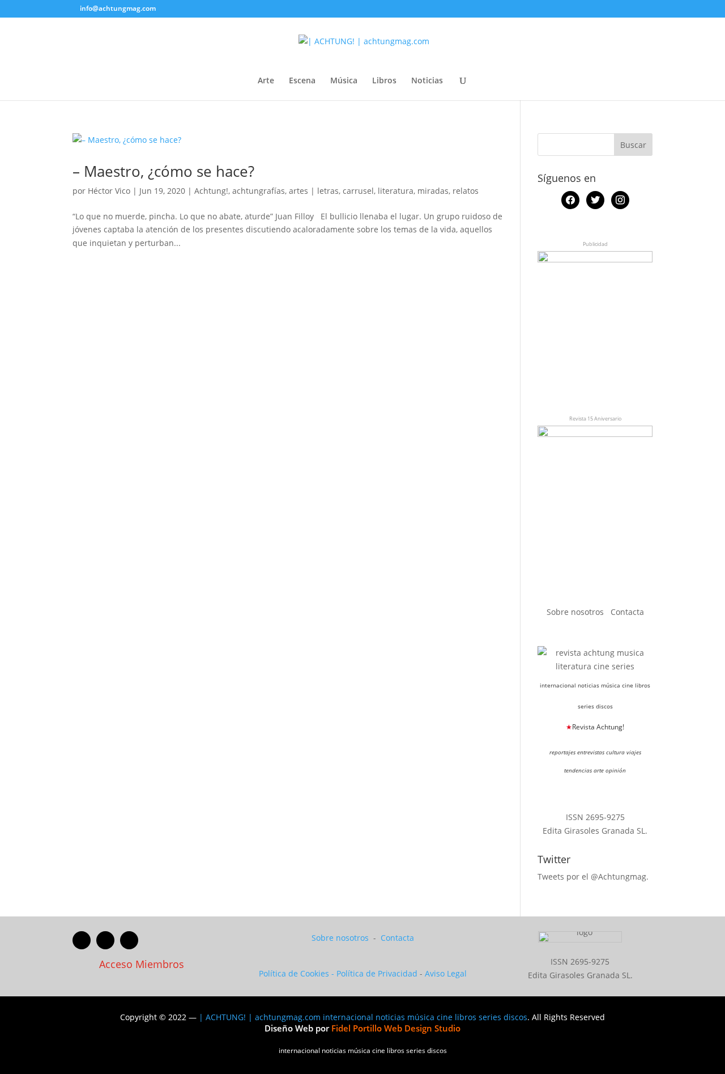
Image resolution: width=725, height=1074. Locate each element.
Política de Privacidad (376, 973)
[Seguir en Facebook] (81, 940)
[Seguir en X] (105, 940)
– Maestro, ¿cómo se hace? (163, 171)
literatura (395, 190)
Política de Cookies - (297, 973)
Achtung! (211, 190)
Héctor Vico (109, 190)
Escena (302, 81)
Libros (384, 81)
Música (343, 81)
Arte (266, 81)
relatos (466, 190)
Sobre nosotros (576, 611)
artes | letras (314, 190)
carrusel (358, 190)
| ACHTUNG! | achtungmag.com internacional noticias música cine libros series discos (363, 1017)
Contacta (627, 611)
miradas (433, 190)
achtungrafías (258, 190)
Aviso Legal (446, 973)
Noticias (427, 81)
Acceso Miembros (141, 964)
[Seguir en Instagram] (129, 940)
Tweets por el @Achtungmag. (593, 876)
